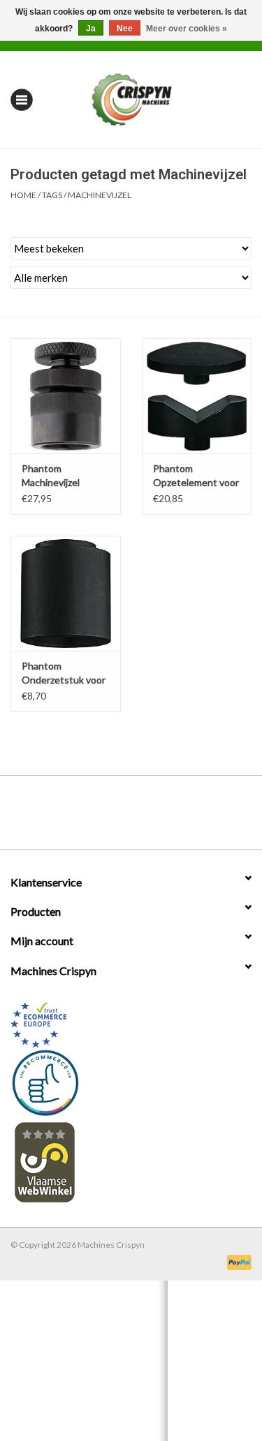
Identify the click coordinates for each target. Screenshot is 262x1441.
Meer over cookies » (186, 28)
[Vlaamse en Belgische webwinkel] (131, 1161)
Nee (125, 28)
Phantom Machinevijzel (51, 475)
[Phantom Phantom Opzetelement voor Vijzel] (197, 395)
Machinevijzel (99, 195)
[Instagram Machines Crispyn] (156, 817)
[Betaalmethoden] (237, 1261)
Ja (91, 28)
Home (23, 195)
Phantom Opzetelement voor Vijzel (196, 476)
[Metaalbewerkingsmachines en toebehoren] (153, 98)
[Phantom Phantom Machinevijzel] (65, 395)
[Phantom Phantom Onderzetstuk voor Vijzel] (65, 593)
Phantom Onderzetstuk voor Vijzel (63, 673)
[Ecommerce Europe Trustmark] (131, 1025)
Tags (52, 195)
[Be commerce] (131, 1082)
